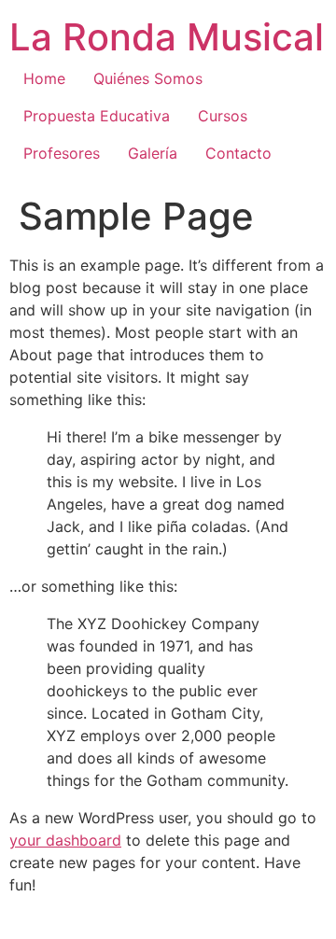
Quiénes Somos (148, 78)
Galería (152, 153)
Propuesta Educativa (96, 115)
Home (44, 78)
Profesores (61, 153)
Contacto (238, 153)
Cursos (222, 115)
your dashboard (65, 840)
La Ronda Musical (166, 37)
